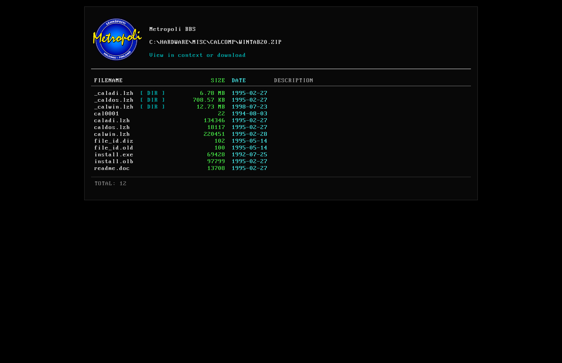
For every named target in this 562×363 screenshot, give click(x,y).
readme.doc (112, 168)
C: (153, 42)
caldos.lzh (112, 127)
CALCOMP (222, 42)
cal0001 (106, 113)
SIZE (218, 80)
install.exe (114, 154)
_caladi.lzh (114, 93)
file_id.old (114, 148)
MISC (200, 42)
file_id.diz (114, 141)
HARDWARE (174, 42)
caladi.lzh (112, 120)
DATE (239, 80)
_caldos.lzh (114, 100)
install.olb (114, 161)
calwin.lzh (112, 134)
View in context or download (198, 55)
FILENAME (108, 80)
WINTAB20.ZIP (260, 42)
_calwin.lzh (114, 107)
